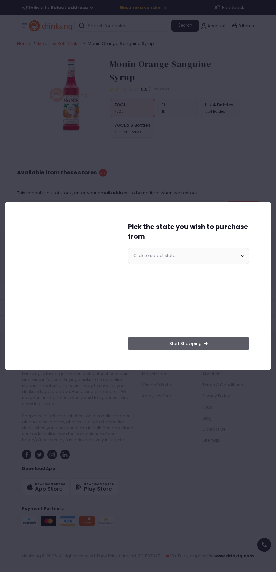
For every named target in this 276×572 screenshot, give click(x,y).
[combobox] (188, 256)
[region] (64, 286)
